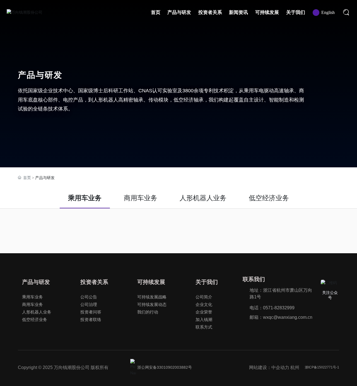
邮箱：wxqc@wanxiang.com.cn (281, 317)
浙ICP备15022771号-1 (322, 367)
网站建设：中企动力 (269, 367)
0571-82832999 (279, 307)
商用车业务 (140, 198)
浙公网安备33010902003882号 (164, 367)
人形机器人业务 (203, 198)
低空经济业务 (269, 198)
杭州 (294, 367)
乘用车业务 (85, 198)
